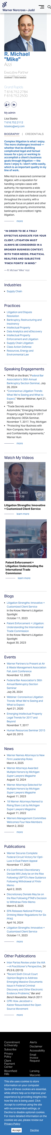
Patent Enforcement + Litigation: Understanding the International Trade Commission (25, 627)
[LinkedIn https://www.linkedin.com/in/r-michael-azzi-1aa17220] (14, 104)
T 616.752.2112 (13, 122)
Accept (16, 1130)
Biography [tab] (12, 134)
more (20, 221)
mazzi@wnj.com (15, 76)
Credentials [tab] (34, 134)
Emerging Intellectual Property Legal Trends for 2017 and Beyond (24, 717)
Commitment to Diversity (12, 1043)
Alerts (33, 1042)
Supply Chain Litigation (20, 343)
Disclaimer (36, 1046)
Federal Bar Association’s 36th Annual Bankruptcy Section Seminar (24, 684)
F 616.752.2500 (16, 96)
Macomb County (35, 1076)
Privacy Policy (12, 1123)
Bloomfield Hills (10, 1072)
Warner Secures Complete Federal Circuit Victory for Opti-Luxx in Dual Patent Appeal (25, 856)
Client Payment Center (9, 1063)
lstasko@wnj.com (14, 126)
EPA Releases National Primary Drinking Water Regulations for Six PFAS (26, 914)
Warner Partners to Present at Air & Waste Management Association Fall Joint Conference (26, 667)
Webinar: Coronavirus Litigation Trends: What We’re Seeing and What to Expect (25, 700)
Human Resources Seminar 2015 (26, 730)
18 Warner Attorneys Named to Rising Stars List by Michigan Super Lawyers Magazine (25, 805)
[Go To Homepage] (18, 6)
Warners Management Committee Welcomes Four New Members (26, 820)
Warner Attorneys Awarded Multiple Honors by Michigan (23, 771)
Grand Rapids (13, 87)
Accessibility (37, 1050)
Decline (34, 1130)
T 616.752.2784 (16, 92)
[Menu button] (41, 6)
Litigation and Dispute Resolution (19, 314)
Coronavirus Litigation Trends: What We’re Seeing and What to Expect (25, 394)
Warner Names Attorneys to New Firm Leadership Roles (25, 757)
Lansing (34, 1070)
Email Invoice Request (35, 1057)
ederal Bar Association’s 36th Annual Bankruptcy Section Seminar (25, 379)
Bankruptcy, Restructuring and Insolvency (24, 321)
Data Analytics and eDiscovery (24, 331)
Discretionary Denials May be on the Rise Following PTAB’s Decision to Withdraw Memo (27, 898)
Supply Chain (14, 291)
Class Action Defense (19, 346)
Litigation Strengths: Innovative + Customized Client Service (26, 604)
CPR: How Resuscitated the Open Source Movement (24, 1004)
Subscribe (10, 1049)
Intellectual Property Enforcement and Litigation (22, 337)
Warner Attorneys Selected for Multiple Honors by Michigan (24, 788)
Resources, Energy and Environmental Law (20, 352)
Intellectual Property (18, 327)
